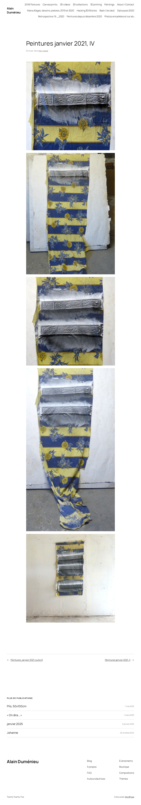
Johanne (12, 732)
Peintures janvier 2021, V (118, 660)
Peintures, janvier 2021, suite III (27, 660)
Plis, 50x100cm (16, 706)
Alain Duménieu (14, 10)
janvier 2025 (15, 724)
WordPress (129, 797)
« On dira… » (14, 715)
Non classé (43, 50)
